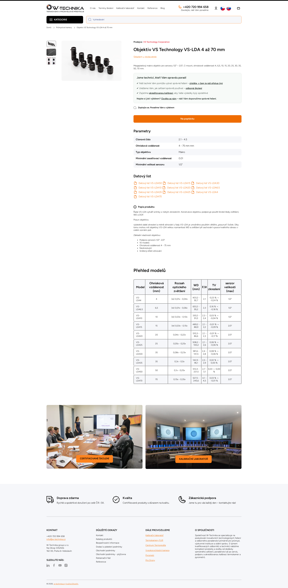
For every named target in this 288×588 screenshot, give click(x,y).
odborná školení (194, 88)
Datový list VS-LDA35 (150, 192)
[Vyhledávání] (88, 19)
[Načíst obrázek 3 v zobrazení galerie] (51, 61)
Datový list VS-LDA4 (207, 192)
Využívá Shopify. (71, 584)
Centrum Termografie (156, 545)
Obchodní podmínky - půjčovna (111, 554)
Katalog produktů (104, 539)
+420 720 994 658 (195, 7)
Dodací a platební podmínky (109, 547)
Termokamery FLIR (154, 540)
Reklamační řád (103, 558)
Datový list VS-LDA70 (150, 196)
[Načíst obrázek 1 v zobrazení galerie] (51, 44)
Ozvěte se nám (168, 98)
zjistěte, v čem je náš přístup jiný (206, 83)
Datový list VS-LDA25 (178, 192)
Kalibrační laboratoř (155, 535)
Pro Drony (150, 560)
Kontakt (99, 535)
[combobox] (164, 19)
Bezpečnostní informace (107, 543)
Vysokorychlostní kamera (157, 550)
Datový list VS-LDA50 (150, 183)
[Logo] (65, 8)
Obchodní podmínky (105, 550)
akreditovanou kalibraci (161, 93)
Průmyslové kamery (64, 27)
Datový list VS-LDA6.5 (208, 187)
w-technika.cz (59, 584)
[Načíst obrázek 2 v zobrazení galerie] (51, 52)
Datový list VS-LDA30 (207, 183)
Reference (101, 562)
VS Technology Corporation (156, 42)
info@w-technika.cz (56, 539)
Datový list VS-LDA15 (179, 183)
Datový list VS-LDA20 (178, 187)
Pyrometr (150, 555)
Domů (48, 27)
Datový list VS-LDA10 (150, 187)
